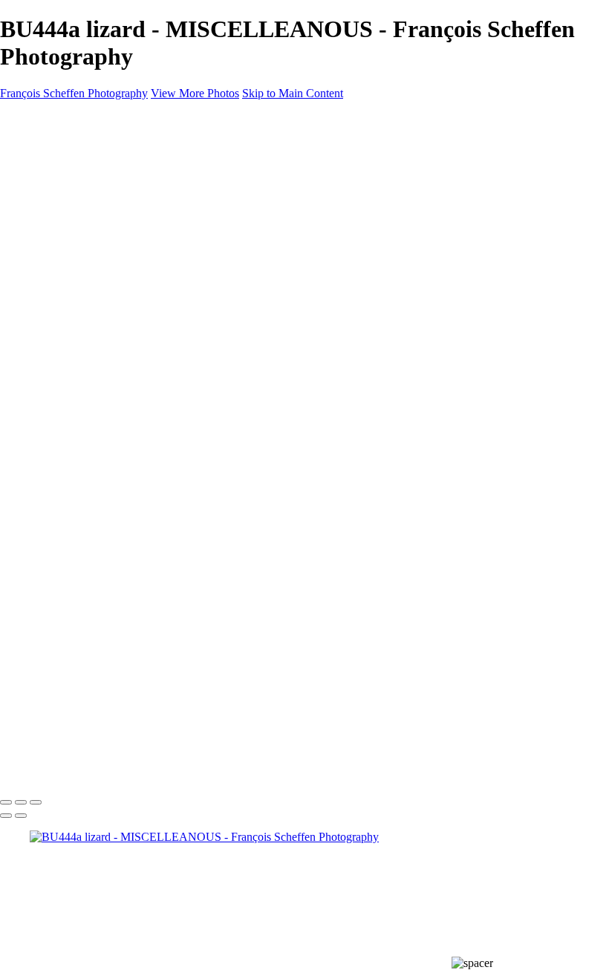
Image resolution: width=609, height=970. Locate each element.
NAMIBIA (85, 477)
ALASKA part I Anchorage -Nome (142, 344)
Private (46, 638)
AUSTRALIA (93, 197)
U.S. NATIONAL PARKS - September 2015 (166, 397)
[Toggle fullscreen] (21, 802)
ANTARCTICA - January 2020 (134, 357)
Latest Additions (68, 517)
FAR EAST (87, 223)
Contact (48, 678)
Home (44, 143)
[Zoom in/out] (36, 802)
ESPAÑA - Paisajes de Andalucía (138, 183)
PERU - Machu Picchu (113, 290)
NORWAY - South (103, 277)
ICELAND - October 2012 (123, 437)
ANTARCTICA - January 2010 (134, 504)
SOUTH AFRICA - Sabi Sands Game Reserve (169, 304)
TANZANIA (90, 451)
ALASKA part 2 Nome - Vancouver (144, 317)
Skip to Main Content (292, 93)
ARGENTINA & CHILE (119, 237)
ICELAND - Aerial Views (121, 424)
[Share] (36, 692)
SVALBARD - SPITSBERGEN (136, 330)
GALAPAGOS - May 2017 (125, 384)
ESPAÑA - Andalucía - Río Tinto (138, 250)
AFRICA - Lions (99, 464)
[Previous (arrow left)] (6, 815)
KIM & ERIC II (97, 664)
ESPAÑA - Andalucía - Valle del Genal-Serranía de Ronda (197, 210)
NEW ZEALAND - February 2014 (143, 410)
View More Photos (195, 93)
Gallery (47, 157)
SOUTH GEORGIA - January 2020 (144, 370)
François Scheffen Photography (74, 93)
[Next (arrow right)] (21, 815)
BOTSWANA (93, 491)
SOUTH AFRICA (103, 264)
